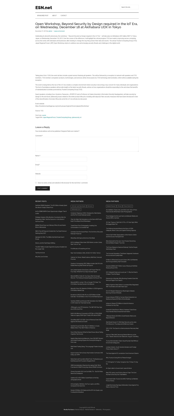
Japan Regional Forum (49, 117)
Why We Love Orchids (41, 256)
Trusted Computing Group (63, 117)
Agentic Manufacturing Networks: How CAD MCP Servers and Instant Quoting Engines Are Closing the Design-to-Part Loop (87, 340)
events (44, 115)
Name (37, 156)
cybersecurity (75, 117)
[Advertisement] (87, 59)
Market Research (90, 409)
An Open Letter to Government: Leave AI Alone (119, 368)
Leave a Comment (59, 31)
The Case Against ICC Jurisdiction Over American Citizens (122, 353)
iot (80, 117)
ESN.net (43, 7)
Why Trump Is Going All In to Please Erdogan (118, 357)
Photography (106, 409)
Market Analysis (79, 409)
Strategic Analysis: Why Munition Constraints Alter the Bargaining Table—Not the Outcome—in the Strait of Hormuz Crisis (50, 219)
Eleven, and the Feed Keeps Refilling (45, 243)
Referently (99, 409)
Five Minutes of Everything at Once (80, 248)
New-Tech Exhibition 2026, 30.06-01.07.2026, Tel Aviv (86, 253)
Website (38, 174)
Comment (39, 136)
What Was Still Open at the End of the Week (83, 238)
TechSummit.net (40, 252)
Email (37, 165)
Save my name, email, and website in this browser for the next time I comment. (63, 183)
